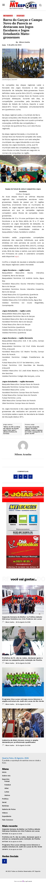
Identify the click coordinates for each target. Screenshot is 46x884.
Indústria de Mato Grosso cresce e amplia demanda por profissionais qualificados (20, 741)
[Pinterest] (25, 477)
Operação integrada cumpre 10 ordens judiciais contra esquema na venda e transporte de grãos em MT (34, 430)
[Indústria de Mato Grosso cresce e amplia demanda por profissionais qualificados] (23, 723)
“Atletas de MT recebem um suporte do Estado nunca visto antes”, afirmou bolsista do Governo (11, 430)
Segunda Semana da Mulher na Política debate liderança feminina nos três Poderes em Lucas (22, 618)
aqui (17, 256)
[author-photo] (3, 622)
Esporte (20, 15)
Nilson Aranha (24, 42)
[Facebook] (15, 477)
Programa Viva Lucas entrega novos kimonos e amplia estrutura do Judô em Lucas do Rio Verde (23, 700)
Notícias (5, 833)
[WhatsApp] (30, 477)
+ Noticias (8, 15)
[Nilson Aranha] (23, 446)
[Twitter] (20, 477)
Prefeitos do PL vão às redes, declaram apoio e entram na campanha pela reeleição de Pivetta (22, 659)
